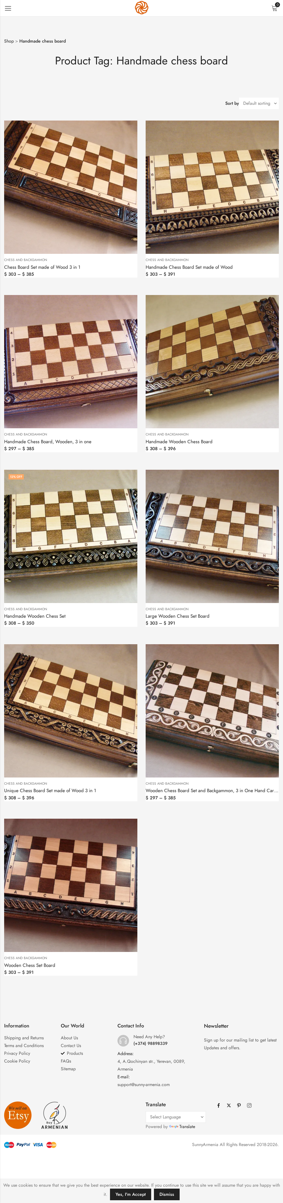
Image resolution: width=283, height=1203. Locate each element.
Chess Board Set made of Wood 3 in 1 (42, 267)
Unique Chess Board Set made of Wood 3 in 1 (50, 790)
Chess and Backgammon (25, 259)
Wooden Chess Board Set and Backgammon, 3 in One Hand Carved (213, 790)
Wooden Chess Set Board (29, 965)
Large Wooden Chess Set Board (177, 616)
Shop (9, 41)
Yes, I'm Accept (131, 1194)
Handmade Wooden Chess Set (34, 616)
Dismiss (166, 1194)
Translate (187, 1126)
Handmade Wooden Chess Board (179, 441)
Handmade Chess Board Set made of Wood (189, 267)
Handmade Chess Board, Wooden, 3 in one (47, 441)
